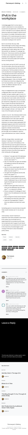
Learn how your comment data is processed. (13, 356)
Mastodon (7, 428)
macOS (4, 249)
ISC (17, 248)
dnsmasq (21, 246)
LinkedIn (19, 428)
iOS (9, 248)
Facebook (15, 428)
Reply (7, 286)
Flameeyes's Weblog (13, 3)
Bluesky (11, 428)
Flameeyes (10, 256)
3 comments (22, 11)
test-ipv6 (15, 152)
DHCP (10, 246)
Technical (8, 11)
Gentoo (4, 248)
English (4, 11)
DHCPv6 (15, 246)
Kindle (21, 248)
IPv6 (13, 248)
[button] (22, 3)
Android (4, 246)
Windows (10, 249)
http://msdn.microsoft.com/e (18, 296)
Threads (3, 428)
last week (8, 25)
